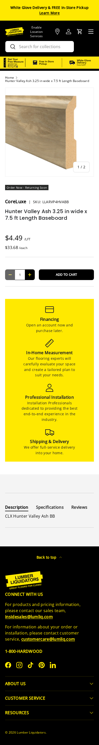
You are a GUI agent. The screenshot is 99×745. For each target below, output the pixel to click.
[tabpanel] (49, 516)
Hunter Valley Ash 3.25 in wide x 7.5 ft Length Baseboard (47, 80)
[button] (79, 31)
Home (9, 77)
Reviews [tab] (79, 507)
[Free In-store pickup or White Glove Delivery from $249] (61, 63)
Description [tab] (16, 507)
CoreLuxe (16, 201)
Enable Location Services (36, 31)
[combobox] (39, 46)
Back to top (47, 557)
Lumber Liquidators (31, 732)
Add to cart (66, 274)
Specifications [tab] (50, 507)
